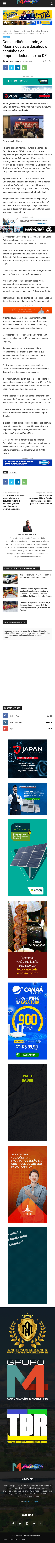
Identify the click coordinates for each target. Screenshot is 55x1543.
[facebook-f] (13, 1523)
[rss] (40, 1523)
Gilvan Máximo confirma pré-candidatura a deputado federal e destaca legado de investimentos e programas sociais (14, 502)
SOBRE (5, 1540)
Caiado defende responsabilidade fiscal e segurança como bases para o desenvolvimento (40, 499)
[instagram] (26, 1523)
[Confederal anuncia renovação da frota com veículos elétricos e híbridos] (10, 579)
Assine (49, 729)
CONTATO (13, 1540)
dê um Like (48, 716)
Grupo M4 (6, 37)
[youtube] (33, 1523)
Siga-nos (49, 722)
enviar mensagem (31, 1501)
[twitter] (20, 1523)
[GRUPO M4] (27, 1467)
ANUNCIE (22, 1540)
